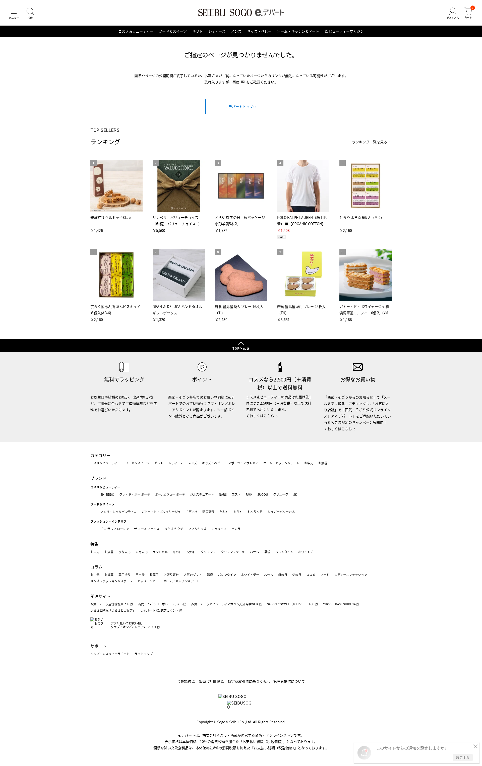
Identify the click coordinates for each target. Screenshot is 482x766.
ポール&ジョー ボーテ (170, 494)
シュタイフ (218, 529)
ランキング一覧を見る (369, 142)
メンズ (236, 31)
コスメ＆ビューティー (135, 31)
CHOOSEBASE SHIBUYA (339, 604)
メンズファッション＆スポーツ (111, 581)
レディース (216, 31)
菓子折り (124, 574)
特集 (94, 544)
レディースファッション (350, 574)
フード (324, 574)
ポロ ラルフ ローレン (114, 529)
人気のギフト (193, 574)
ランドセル (160, 552)
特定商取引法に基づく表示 (249, 681)
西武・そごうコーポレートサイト (160, 604)
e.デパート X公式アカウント (160, 610)
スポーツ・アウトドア (243, 463)
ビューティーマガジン (346, 31)
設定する (462, 757)
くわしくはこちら (260, 415)
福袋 (267, 552)
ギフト (197, 31)
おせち (254, 552)
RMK (249, 494)
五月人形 (142, 552)
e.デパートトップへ (241, 106)
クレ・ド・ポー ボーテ (134, 494)
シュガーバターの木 (281, 511)
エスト (236, 494)
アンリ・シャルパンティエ (118, 511)
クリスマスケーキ (233, 552)
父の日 (191, 552)
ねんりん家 (255, 511)
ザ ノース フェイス (146, 529)
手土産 (140, 574)
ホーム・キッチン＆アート (298, 31)
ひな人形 (124, 552)
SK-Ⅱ (297, 494)
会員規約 (184, 681)
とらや (238, 511)
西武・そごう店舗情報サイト (110, 604)
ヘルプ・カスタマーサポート (110, 654)
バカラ (235, 529)
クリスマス (208, 552)
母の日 (177, 552)
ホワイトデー (307, 552)
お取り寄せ (171, 574)
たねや (223, 511)
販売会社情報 (209, 681)
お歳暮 (322, 463)
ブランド (98, 478)
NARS (223, 494)
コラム (96, 567)
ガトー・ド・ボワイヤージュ (161, 511)
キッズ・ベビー (259, 31)
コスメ (310, 574)
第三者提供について (289, 681)
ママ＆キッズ (197, 529)
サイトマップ (144, 654)
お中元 (308, 463)
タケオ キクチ (173, 529)
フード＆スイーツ (173, 31)
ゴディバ (191, 511)
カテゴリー (100, 455)
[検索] (30, 13)
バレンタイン (284, 552)
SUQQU (262, 494)
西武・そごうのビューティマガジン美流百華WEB (225, 604)
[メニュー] (13, 13)
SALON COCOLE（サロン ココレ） (291, 604)
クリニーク (280, 494)
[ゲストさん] (452, 13)
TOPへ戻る (241, 348)
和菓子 (154, 574)
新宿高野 (208, 511)
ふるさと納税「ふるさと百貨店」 (113, 610)
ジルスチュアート (202, 494)
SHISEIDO (107, 494)
